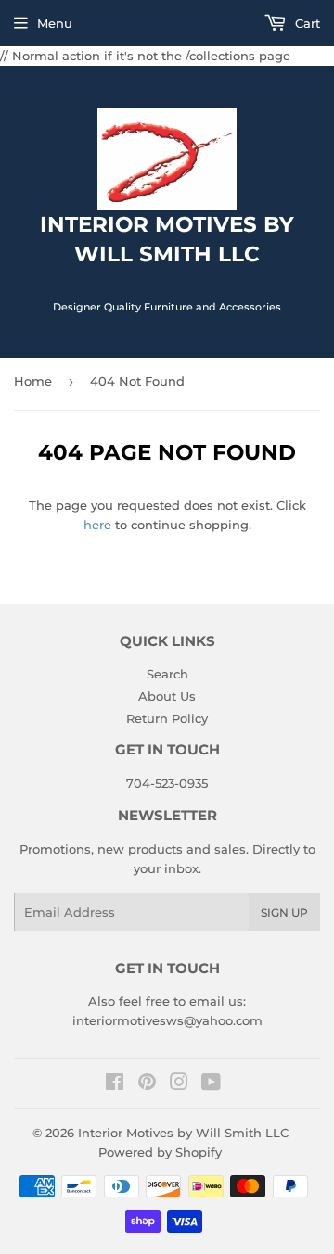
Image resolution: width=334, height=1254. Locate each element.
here (97, 524)
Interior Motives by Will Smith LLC (183, 1132)
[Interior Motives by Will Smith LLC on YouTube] (211, 1084)
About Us (167, 696)
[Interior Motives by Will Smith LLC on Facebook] (114, 1084)
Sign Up (284, 912)
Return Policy (167, 718)
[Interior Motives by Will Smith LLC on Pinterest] (147, 1084)
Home (33, 381)
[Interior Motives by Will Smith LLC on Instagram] (179, 1084)
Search (167, 673)
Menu (54, 23)
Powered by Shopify (160, 1152)
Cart (305, 23)
